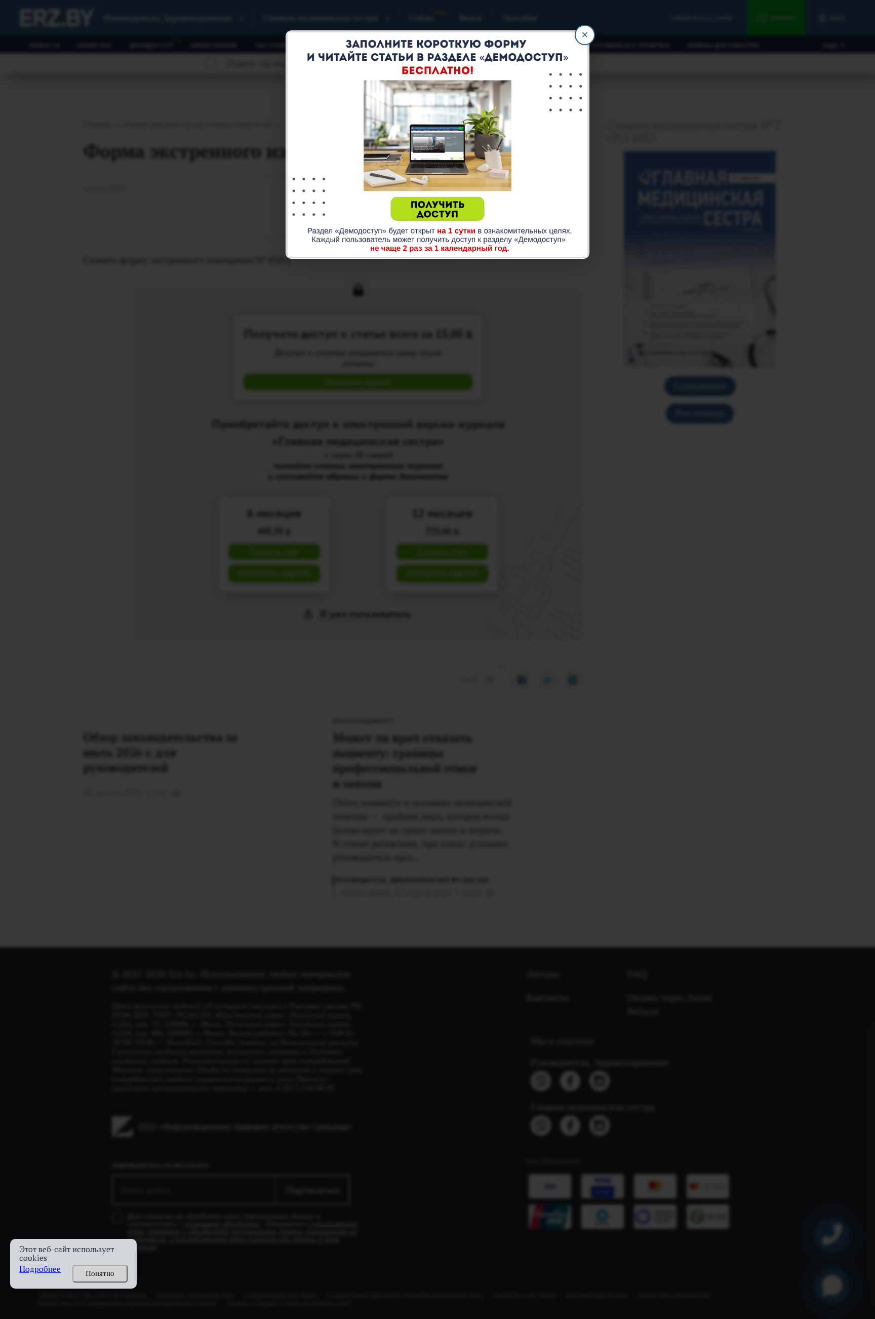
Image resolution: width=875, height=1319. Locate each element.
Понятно (100, 1273)
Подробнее (40, 1269)
